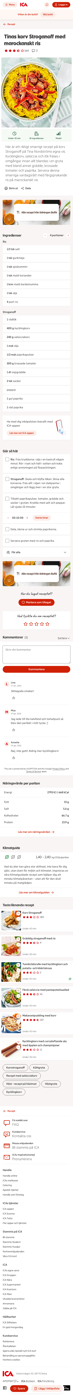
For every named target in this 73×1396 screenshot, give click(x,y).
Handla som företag (13, 1194)
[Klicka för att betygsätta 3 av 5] (36, 624)
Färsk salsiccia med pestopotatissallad (45, 989)
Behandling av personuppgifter (19, 1355)
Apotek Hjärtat (10, 1190)
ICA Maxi (7, 1294)
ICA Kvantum (9, 1289)
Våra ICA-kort (10, 1256)
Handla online (10, 1175)
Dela (28, 188)
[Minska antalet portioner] (45, 235)
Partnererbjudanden (13, 1251)
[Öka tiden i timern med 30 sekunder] (27, 518)
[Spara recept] (18, 913)
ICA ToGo (7, 1218)
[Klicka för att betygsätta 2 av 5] (31, 624)
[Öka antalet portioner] (68, 235)
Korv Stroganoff (32, 912)
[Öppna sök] (47, 4)
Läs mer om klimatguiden (34, 892)
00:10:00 (17, 517)
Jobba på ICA (9, 1308)
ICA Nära (7, 1279)
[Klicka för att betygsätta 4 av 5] (42, 624)
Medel (58, 138)
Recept (11, 24)
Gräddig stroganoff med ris (39, 938)
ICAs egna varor (11, 1270)
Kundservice (10, 1335)
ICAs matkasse (10, 1180)
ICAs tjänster (10, 1203)
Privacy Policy (58, 769)
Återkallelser (9, 1346)
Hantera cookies (11, 1359)
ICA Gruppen (9, 1275)
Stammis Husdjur (11, 1246)
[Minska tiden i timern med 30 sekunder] (8, 518)
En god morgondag (13, 1327)
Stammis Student (12, 1242)
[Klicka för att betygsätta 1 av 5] (25, 624)
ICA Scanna (9, 1213)
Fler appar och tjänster (15, 1223)
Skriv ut (13, 188)
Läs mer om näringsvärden (34, 832)
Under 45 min (14, 138)
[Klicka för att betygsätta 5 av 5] (47, 624)
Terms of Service (33, 771)
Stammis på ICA (12, 1231)
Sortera (62, 638)
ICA (5, 1264)
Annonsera (8, 1303)
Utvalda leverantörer (14, 1298)
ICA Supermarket (12, 1284)
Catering (7, 1185)
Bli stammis (8, 1237)
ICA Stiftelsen (10, 1322)
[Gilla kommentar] (13, 698)
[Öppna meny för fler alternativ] (18, 919)
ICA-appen (8, 1208)
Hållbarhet (9, 1316)
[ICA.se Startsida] (24, 5)
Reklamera (8, 1341)
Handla (7, 1170)
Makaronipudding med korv (39, 1015)
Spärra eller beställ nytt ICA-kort (19, 1351)
